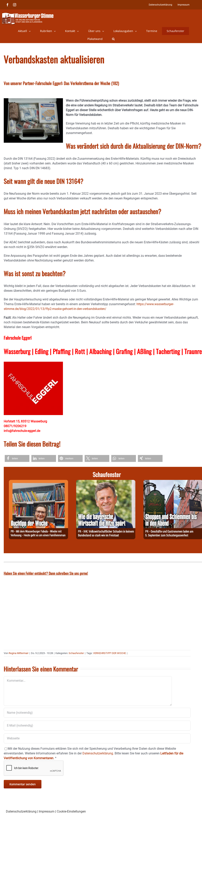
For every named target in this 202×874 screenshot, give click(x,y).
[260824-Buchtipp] (38, 482)
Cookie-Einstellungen (71, 811)
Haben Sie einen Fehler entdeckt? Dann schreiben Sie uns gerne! (46, 573)
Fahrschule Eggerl (18, 337)
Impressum (46, 811)
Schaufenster (76, 653)
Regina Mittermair (18, 653)
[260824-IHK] (105, 482)
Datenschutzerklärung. (98, 753)
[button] (113, 39)
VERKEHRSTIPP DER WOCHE (109, 653)
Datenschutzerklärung (21, 811)
